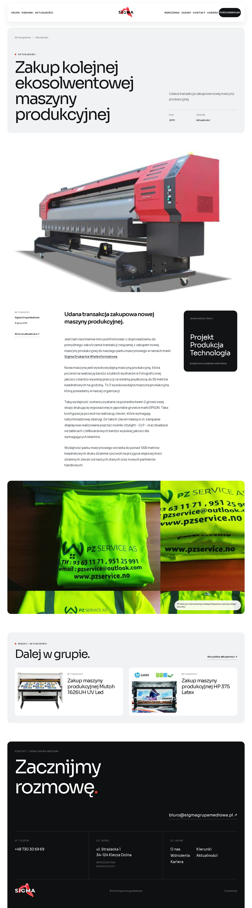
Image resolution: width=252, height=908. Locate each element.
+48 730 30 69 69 (29, 849)
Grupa (15, 12)
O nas (175, 849)
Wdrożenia (171, 12)
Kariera (212, 12)
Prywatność (231, 890)
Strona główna (23, 37)
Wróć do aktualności (27, 334)
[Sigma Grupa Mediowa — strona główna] (126, 12)
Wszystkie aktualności (222, 656)
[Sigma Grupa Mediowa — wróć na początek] (25, 891)
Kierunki (27, 12)
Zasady (186, 12)
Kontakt (199, 12)
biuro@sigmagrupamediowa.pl (203, 815)
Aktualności (44, 12)
